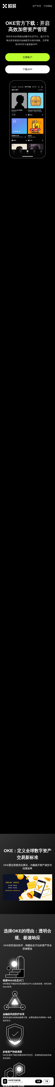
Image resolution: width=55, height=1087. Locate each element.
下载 (46, 1081)
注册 (38, 1081)
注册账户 (27, 57)
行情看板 (48, 6)
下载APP (27, 69)
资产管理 (36, 6)
